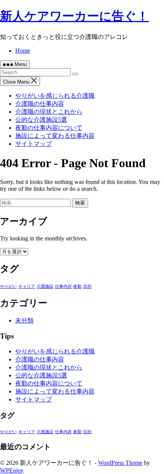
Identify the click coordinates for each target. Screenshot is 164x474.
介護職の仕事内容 (39, 103)
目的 (87, 286)
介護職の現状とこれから (48, 111)
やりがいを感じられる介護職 (55, 95)
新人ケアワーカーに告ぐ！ (74, 16)
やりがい (8, 286)
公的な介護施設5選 (41, 119)
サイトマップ (33, 143)
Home (22, 50)
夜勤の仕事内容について (48, 127)
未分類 (24, 320)
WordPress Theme (120, 462)
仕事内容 (63, 286)
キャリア (26, 286)
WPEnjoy (12, 470)
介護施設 (45, 286)
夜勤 (77, 286)
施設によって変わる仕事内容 (55, 135)
